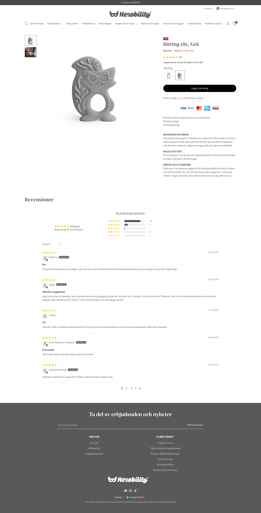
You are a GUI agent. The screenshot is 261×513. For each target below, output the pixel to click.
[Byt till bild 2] (31, 52)
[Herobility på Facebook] (125, 491)
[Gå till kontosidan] (228, 24)
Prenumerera (195, 425)
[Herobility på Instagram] (130, 491)
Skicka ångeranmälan (165, 469)
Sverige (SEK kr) (227, 8)
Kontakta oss (165, 459)
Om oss (94, 442)
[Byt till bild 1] (31, 40)
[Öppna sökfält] (26, 24)
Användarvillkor (165, 464)
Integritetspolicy (94, 453)
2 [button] (126, 388)
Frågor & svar (165, 442)
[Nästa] (223, 24)
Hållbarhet (94, 448)
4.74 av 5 (74, 226)
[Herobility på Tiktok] (135, 491)
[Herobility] (130, 15)
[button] (170, 57)
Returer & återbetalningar (165, 453)
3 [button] (131, 388)
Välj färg (168, 68)
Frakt (180, 98)
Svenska (208, 8)
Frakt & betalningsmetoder (165, 448)
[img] (49, 252)
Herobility (105, 502)
